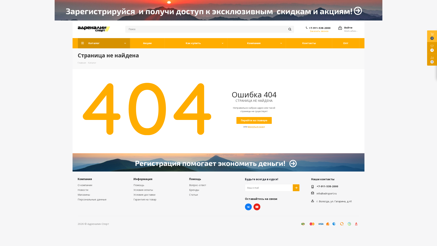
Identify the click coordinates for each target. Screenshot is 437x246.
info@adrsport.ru (327, 193)
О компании (85, 185)
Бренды (194, 190)
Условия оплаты (143, 190)
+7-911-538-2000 (319, 27)
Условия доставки (144, 194)
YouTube (256, 206)
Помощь (138, 185)
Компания (85, 179)
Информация (142, 179)
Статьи (193, 194)
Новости (83, 190)
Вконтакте (248, 206)
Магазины (84, 194)
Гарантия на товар (144, 199)
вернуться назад (256, 126)
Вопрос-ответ (197, 185)
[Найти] (290, 29)
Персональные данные (92, 199)
